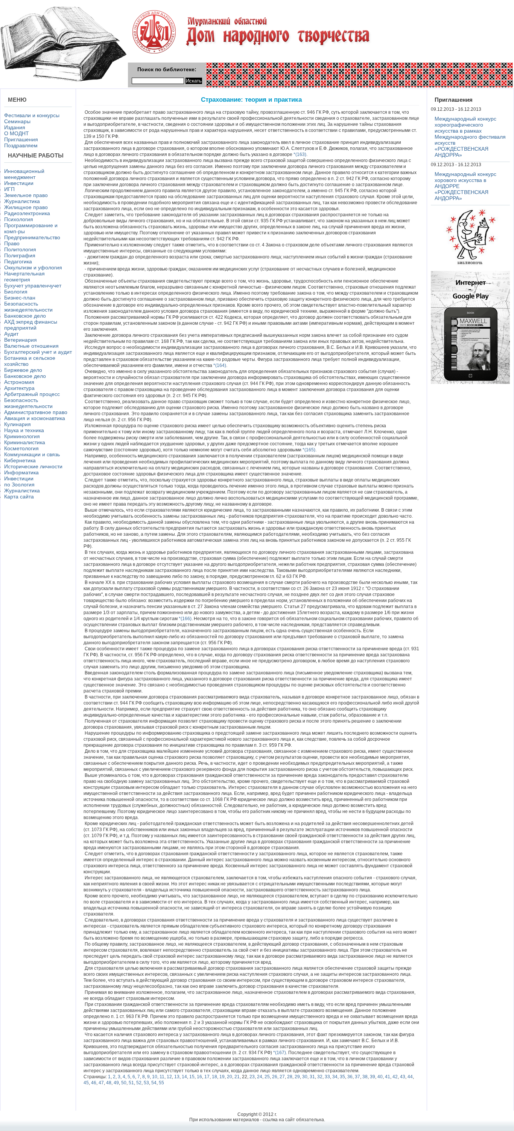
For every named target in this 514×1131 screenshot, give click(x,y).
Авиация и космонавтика (34, 418)
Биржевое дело (23, 370)
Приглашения (21, 139)
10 (154, 1076)
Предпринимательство (32, 237)
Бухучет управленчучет (32, 286)
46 (93, 1082)
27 (282, 1076)
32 (319, 1076)
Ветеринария (20, 340)
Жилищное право (26, 207)
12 (169, 1076)
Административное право (35, 412)
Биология (15, 292)
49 (116, 1082)
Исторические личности (33, 466)
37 (357, 1076)
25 (267, 1076)
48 (108, 1082)
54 (154, 1082)
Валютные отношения (31, 346)
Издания (14, 127)
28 (289, 1076)
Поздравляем (21, 145)
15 (192, 1076)
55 (161, 1082)
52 (138, 1082)
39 (372, 1076)
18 (214, 1076)
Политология (20, 249)
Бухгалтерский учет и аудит (38, 352)
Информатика (21, 472)
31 (312, 1076)
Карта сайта (19, 497)
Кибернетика (20, 460)
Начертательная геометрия (24, 277)
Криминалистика (24, 442)
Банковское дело (25, 316)
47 (101, 1082)
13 (176, 1076)
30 (304, 1076)
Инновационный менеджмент (24, 174)
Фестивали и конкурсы (31, 115)
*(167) (279, 1052)
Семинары (17, 121)
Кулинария (17, 424)
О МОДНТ (16, 133)
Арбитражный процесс (32, 394)
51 (131, 1082)
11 (162, 1076)
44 (410, 1076)
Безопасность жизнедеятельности (28, 307)
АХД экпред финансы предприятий (30, 325)
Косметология (21, 448)
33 (327, 1076)
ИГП (9, 189)
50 (123, 1082)
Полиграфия (19, 255)
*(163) (299, 154)
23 (252, 1076)
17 (207, 1076)
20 (229, 1076)
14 (184, 1076)
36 (350, 1076)
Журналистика (22, 201)
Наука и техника (24, 430)
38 (365, 1076)
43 (402, 1076)
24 (259, 1076)
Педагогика (18, 261)
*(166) (185, 618)
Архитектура (19, 388)
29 (297, 1076)
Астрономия (19, 382)
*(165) (308, 449)
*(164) (219, 365)
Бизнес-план (19, 298)
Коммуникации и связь (32, 454)
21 (237, 1076)
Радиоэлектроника (27, 213)
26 (274, 1076)
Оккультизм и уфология (33, 267)
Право (12, 243)
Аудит (11, 334)
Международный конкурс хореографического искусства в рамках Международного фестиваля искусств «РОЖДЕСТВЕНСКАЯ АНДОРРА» (470, 137)
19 (222, 1076)
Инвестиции (18, 183)
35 (342, 1076)
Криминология (22, 436)
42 (395, 1076)
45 (86, 1082)
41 (387, 1076)
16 (199, 1076)
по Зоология (19, 484)
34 (335, 1076)
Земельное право (26, 195)
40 (380, 1076)
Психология (18, 219)
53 (146, 1082)
